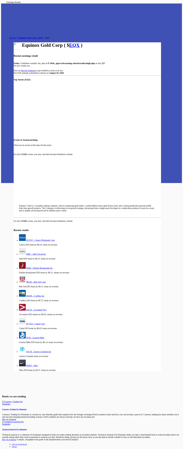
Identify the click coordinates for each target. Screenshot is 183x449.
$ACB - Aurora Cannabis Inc (38, 352)
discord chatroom (28, 70)
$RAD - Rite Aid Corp (36, 282)
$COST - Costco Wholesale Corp (40, 240)
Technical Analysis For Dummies (14, 429)
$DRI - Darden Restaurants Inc (39, 268)
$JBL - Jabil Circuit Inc (36, 254)
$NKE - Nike (32, 365)
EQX (74, 45)
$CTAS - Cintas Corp (35, 324)
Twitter (14, 447)
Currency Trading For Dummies (14, 409)
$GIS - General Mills (35, 338)
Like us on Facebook (19, 444)
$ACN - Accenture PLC (36, 310)
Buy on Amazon (9, 419)
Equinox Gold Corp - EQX (30, 38)
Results (13, 38)
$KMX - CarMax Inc (35, 296)
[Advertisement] (63, 179)
